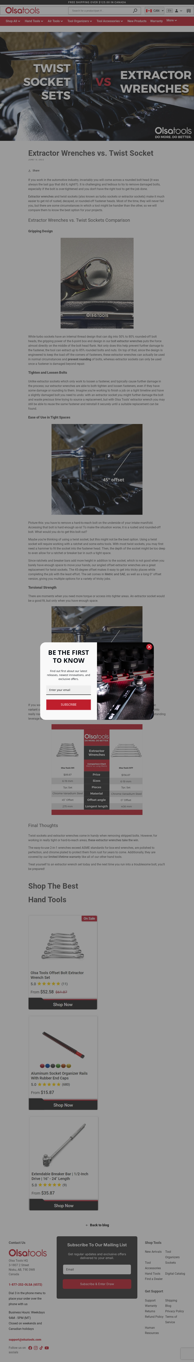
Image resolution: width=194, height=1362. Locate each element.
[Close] (149, 646)
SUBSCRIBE (69, 704)
